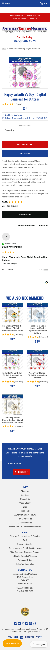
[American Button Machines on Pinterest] (30, 623)
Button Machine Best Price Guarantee (25, 548)
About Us (25, 490)
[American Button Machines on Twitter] (19, 623)
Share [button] (10, 269)
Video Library (25, 502)
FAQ (25, 540)
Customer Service (25, 544)
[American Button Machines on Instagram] (34, 623)
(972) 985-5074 (41, 118)
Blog (25, 506)
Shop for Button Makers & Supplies (25, 536)
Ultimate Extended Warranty (25, 556)
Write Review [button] (25, 214)
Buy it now (25, 153)
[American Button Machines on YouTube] (23, 623)
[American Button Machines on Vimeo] (26, 623)
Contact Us (33, 18)
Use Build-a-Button (33, 15)
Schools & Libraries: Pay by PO (17, 118)
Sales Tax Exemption (25, 563)
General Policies (25, 522)
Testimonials (25, 510)
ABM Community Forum (25, 514)
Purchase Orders (25, 559)
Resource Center (19, 18)
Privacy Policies (25, 518)
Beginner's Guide (16, 15)
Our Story (25, 494)
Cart (46, 3)
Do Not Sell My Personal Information (25, 526)
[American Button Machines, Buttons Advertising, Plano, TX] (21, 601)
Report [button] (4, 269)
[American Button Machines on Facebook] (15, 623)
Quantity (9, 130)
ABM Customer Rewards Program (25, 552)
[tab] (26, 226)
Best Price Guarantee (13, 115)
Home (4, 48)
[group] (25, 202)
